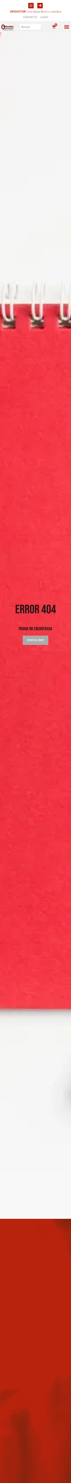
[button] (67, 27)
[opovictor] (7, 26)
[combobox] (30, 27)
